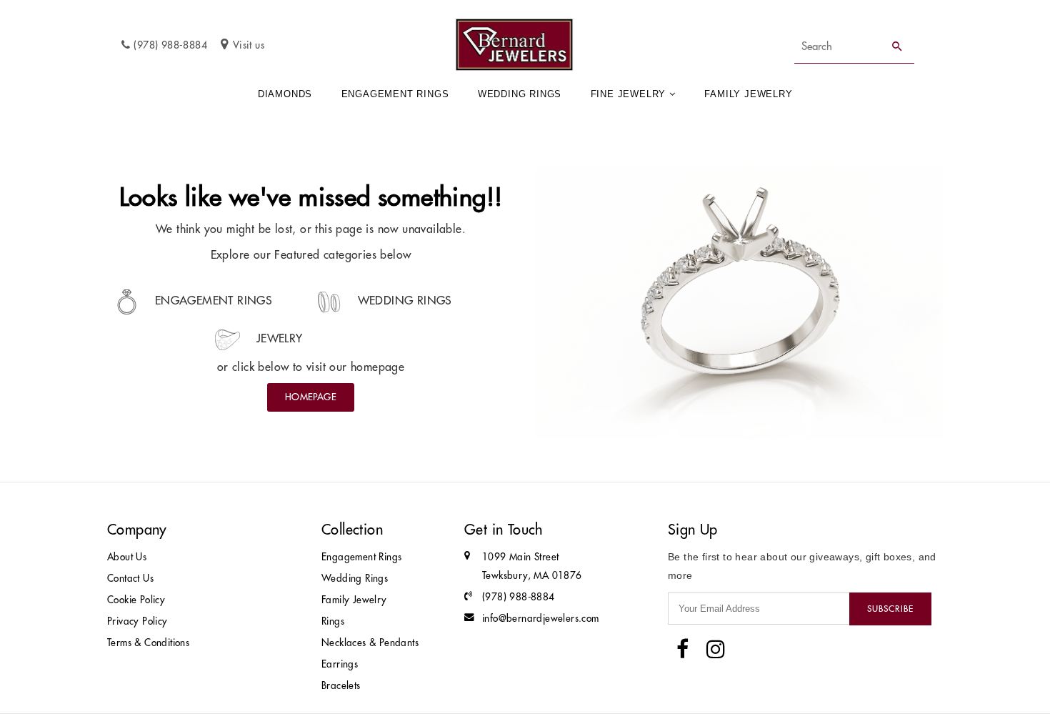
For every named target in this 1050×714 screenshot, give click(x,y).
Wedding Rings (519, 94)
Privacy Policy (137, 621)
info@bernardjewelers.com (540, 619)
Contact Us (130, 578)
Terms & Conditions (148, 643)
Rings (332, 621)
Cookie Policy (136, 600)
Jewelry (277, 338)
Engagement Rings (395, 94)
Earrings (339, 664)
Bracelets (341, 686)
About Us (126, 557)
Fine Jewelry (628, 94)
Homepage (310, 396)
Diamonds (285, 94)
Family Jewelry (748, 94)
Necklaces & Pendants (370, 643)
